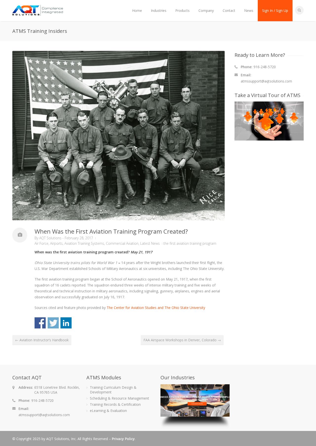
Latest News (150, 243)
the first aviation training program (189, 243)
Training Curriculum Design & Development (113, 389)
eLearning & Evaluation (108, 410)
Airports (56, 243)
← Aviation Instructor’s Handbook (42, 340)
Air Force (41, 243)
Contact (229, 10)
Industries (158, 10)
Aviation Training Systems (84, 243)
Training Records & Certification (115, 404)
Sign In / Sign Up (275, 10)
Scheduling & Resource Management (119, 398)
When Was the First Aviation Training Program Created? (111, 231)
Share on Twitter (53, 322)
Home (137, 10)
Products (182, 10)
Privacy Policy (123, 438)
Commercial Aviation (122, 243)
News (248, 10)
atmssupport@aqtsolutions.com (266, 81)
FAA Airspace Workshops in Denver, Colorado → (182, 340)
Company (206, 10)
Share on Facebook (40, 322)
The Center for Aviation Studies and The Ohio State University (156, 307)
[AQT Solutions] (37, 13)
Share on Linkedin (66, 322)
